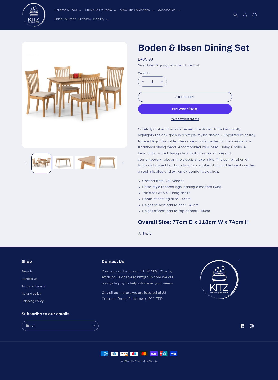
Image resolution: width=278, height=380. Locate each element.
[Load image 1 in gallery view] (41, 163)
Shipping (162, 65)
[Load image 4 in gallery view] (107, 163)
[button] (67, 10)
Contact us (29, 278)
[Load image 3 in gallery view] (85, 163)
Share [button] (147, 233)
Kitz (132, 361)
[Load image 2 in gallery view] (63, 163)
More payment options (185, 119)
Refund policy (31, 293)
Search (27, 271)
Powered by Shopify (146, 361)
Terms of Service (33, 286)
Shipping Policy (33, 301)
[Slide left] (26, 163)
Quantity (144, 73)
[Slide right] (122, 163)
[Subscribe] (93, 326)
